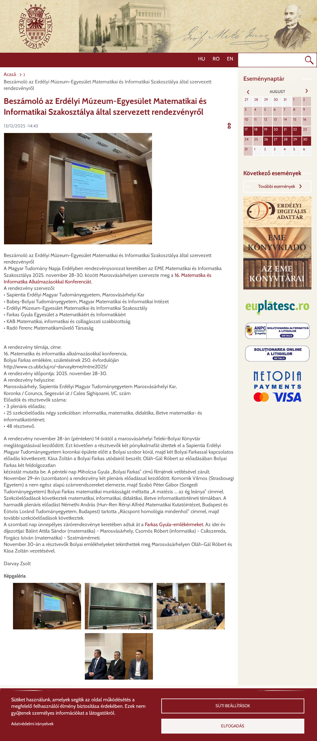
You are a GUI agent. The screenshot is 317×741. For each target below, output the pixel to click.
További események (276, 186)
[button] (78, 188)
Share (233, 125)
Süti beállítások (232, 705)
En (230, 59)
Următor (306, 91)
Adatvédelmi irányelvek (32, 723)
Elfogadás (232, 725)
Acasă (10, 74)
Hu (201, 59)
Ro (216, 59)
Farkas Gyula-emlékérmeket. (174, 524)
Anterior (248, 91)
